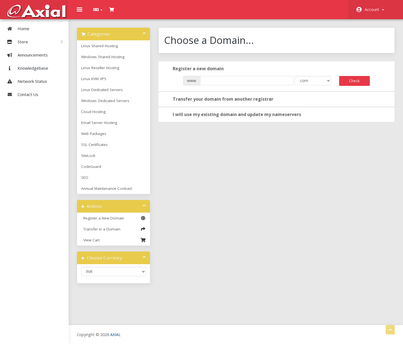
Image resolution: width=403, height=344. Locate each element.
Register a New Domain (102, 218)
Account (373, 9)
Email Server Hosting (99, 122)
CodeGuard (91, 166)
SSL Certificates (94, 144)
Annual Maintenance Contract (106, 188)
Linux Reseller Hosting (100, 67)
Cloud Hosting (93, 111)
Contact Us (27, 94)
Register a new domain (198, 69)
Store (23, 41)
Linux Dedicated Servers (102, 89)
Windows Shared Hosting (102, 56)
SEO (84, 177)
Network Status (31, 81)
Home (22, 28)
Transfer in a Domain (100, 229)
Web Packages (93, 133)
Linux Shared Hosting (99, 45)
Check (354, 80)
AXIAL (115, 334)
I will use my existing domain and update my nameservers (237, 114)
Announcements (32, 55)
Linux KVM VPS (93, 78)
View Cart (90, 240)
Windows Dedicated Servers (105, 100)
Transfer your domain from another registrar (223, 99)
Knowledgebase (32, 68)
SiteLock (88, 155)
